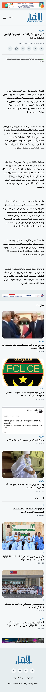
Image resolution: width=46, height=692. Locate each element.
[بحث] (10, 18)
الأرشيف (16, 678)
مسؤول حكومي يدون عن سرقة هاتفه (25, 440)
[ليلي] (13, 18)
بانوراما (41, 30)
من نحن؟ (30, 678)
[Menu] (4, 17)
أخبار (42, 505)
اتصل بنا (22, 678)
